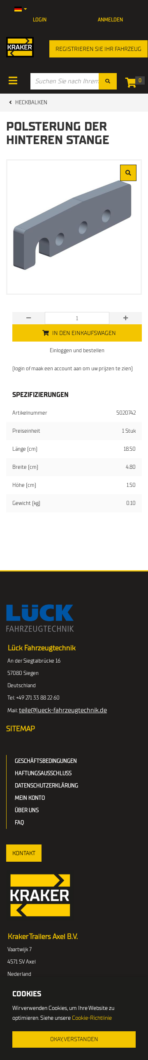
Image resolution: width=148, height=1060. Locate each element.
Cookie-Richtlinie (92, 1017)
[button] (24, 853)
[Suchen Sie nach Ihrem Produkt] (108, 81)
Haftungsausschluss (43, 773)
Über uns (27, 810)
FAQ (19, 822)
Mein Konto (30, 798)
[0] (133, 84)
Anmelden (110, 20)
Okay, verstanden (74, 1039)
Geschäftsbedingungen (46, 761)
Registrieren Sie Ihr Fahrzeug (98, 49)
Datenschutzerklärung (46, 785)
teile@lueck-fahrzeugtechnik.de (63, 710)
